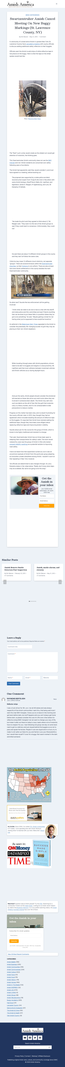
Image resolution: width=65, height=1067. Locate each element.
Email (28, 678)
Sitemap (34, 1056)
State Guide (28, 905)
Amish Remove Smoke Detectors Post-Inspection (15, 568)
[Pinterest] (40, 1038)
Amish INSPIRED (12, 987)
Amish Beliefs (11, 962)
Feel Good (10, 1003)
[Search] (49, 1047)
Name (10, 678)
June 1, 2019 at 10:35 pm (13, 700)
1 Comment (42, 37)
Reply (55, 699)
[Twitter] (35, 1038)
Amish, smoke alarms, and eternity (48, 568)
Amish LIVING (11, 992)
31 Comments (41, 575)
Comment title (13, 647)
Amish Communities (13, 967)
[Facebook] (30, 1038)
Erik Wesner (24, 37)
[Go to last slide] (4, 582)
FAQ (41, 904)
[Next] (60, 582)
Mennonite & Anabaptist (15, 1008)
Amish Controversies (32, 15)
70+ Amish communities (37, 826)
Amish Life (10, 990)
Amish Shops (11, 995)
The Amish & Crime (13, 1010)
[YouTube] (25, 1038)
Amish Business (12, 964)
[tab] (29, 601)
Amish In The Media (13, 985)
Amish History (11, 980)
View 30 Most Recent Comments (18, 954)
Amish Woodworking (13, 998)
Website (46, 678)
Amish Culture (11, 972)
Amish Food (11, 977)
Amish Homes (11, 982)
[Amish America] (20, 4)
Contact (27, 1056)
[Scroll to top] (61, 1060)
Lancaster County (12, 1005)
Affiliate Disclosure (44, 1056)
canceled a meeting (33, 44)
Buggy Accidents (12, 1000)
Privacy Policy (19, 1056)
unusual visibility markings (19, 444)
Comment (12, 654)
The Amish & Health (13, 1013)
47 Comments (8, 575)
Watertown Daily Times (34, 119)
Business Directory (23, 907)
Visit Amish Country (13, 1015)
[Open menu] (56, 4)
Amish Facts (11, 975)
